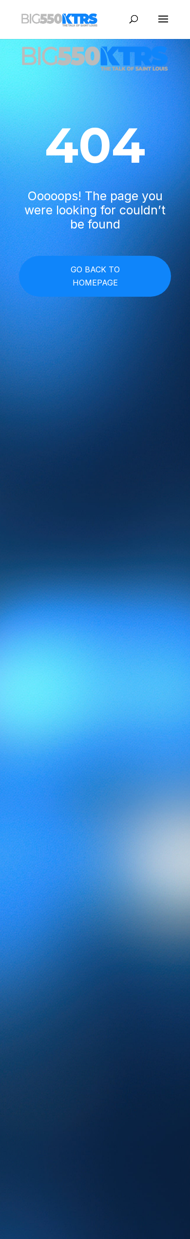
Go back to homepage (95, 276)
